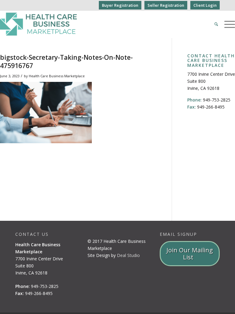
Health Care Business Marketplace (57, 76)
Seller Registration (165, 5)
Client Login (205, 5)
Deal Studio (128, 255)
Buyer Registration (120, 5)
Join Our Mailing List (189, 253)
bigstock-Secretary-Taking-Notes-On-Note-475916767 (66, 61)
